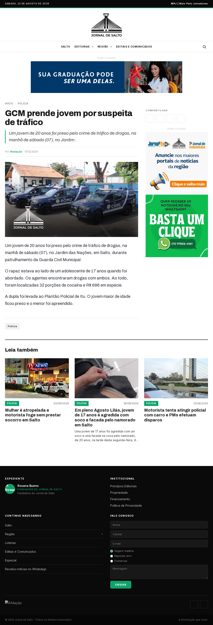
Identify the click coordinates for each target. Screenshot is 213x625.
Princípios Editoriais (123, 486)
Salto (65, 46)
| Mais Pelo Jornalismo (189, 3)
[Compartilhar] (150, 118)
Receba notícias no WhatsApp (25, 569)
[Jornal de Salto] (106, 25)
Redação (16, 151)
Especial (10, 560)
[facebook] (204, 604)
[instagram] (194, 604)
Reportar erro (123, 555)
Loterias (10, 543)
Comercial (120, 560)
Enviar (120, 584)
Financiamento (120, 499)
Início (9, 103)
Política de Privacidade (126, 505)
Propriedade (119, 492)
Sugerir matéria (124, 550)
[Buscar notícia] (204, 46)
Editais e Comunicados (134, 46)
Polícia (23, 103)
